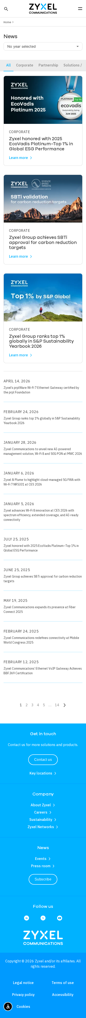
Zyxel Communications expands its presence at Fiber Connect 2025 (40, 609)
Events (41, 858)
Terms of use (63, 982)
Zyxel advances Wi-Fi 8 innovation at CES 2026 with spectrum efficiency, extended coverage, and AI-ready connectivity (41, 515)
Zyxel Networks (41, 827)
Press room (40, 866)
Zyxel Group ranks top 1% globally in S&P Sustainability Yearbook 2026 (42, 420)
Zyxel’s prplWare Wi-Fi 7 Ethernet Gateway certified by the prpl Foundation (41, 390)
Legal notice (23, 982)
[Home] (43, 8)
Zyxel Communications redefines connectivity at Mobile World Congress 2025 (41, 640)
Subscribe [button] (43, 879)
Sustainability (40, 819)
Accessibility (62, 994)
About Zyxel (41, 805)
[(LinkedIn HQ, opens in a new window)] (26, 918)
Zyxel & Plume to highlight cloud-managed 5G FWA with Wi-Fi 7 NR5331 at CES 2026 (42, 482)
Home (7, 22)
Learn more (18, 157)
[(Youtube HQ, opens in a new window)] (59, 918)
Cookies (23, 1006)
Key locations (41, 773)
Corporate (24, 65)
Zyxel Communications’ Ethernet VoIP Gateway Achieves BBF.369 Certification (43, 671)
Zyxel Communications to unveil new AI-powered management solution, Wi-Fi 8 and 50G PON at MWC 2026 (43, 451)
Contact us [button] (43, 759)
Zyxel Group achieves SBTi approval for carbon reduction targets (43, 578)
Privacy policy (23, 994)
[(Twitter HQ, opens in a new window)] (43, 918)
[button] (6, 8)
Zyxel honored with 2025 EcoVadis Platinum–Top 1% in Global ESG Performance (41, 548)
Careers (40, 812)
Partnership (48, 65)
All (8, 65)
